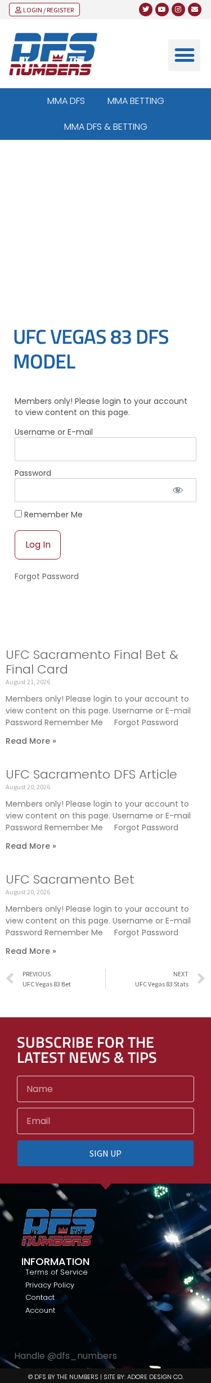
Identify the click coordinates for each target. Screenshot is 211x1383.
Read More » (31, 741)
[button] (184, 55)
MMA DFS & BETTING (105, 126)
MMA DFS (66, 100)
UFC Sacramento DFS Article (91, 774)
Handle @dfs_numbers (65, 1355)
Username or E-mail (54, 432)
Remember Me (52, 514)
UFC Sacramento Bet (70, 879)
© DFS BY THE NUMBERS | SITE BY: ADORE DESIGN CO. (105, 1376)
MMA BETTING (135, 100)
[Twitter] (145, 9)
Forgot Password (47, 576)
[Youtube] (162, 9)
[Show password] (178, 490)
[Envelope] (194, 9)
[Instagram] (178, 9)
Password (33, 473)
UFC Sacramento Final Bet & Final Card (92, 662)
